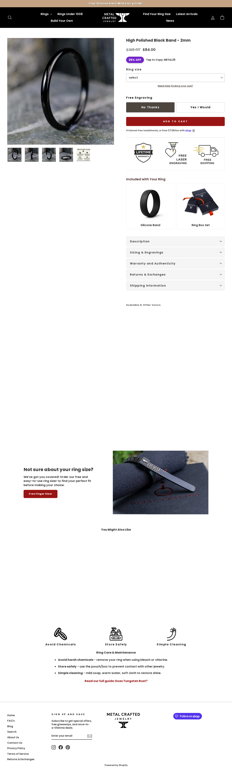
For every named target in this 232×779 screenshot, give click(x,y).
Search (11, 732)
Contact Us (14, 743)
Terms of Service (18, 754)
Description (140, 241)
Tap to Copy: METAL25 (160, 60)
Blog (10, 726)
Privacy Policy (16, 748)
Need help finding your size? (175, 86)
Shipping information (148, 285)
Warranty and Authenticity (153, 263)
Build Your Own (62, 21)
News (170, 21)
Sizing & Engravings (146, 252)
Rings (45, 14)
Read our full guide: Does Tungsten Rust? (116, 681)
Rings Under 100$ (70, 14)
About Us (13, 737)
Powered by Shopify (116, 765)
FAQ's (11, 721)
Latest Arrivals (187, 14)
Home (11, 715)
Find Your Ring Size (157, 14)
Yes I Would (200, 107)
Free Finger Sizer (40, 493)
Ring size (134, 70)
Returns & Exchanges (148, 274)
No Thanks (150, 107)
